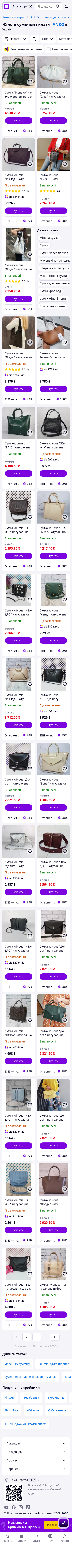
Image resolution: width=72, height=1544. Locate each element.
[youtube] (6, 1507)
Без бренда (31, 1397)
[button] (18, 120)
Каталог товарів (13, 17)
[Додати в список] (30, 82)
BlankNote (11, 1410)
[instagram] (20, 1507)
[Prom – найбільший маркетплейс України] (6, 6)
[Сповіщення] (66, 6)
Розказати (54, 1525)
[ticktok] (28, 1507)
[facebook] (13, 1507)
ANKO (35, 17)
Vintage (9, 1397)
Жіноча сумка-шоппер (54, 1364)
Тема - (19, 1480)
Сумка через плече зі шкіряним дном (30, 1377)
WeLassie (33, 1410)
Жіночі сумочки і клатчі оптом (25, 1424)
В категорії (20, 6)
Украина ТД (56, 1397)
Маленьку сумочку (17, 1364)
